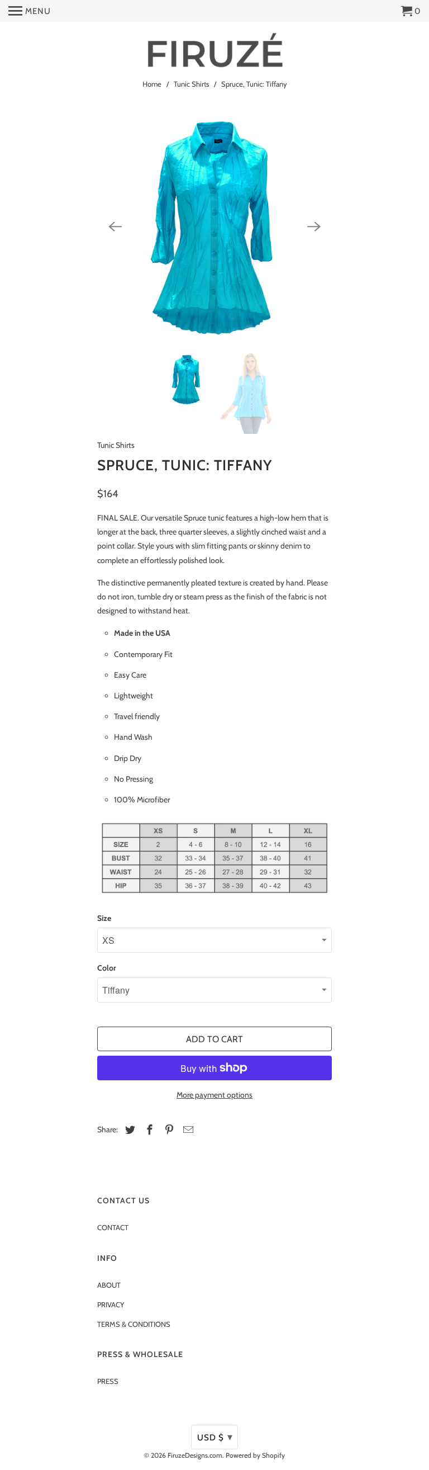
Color (106, 968)
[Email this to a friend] (187, 1130)
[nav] (29, 11)
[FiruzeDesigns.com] (214, 51)
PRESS (107, 1381)
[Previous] (115, 227)
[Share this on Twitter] (128, 1130)
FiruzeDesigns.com (195, 1455)
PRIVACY (110, 1304)
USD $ (215, 1437)
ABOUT (109, 1284)
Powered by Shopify (255, 1455)
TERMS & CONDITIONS (133, 1324)
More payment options (214, 1095)
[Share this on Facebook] (148, 1130)
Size (104, 918)
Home (151, 83)
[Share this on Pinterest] (168, 1130)
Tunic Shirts (191, 83)
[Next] (314, 227)
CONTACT (112, 1227)
